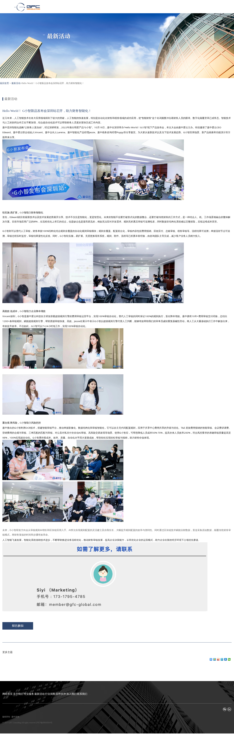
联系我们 (82, 694)
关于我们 (18, 694)
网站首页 (7, 694)
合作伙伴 (61, 694)
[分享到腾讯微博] (222, 659)
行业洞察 (50, 694)
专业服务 (29, 694)
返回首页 (4, 83)
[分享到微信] (229, 659)
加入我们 (71, 694)
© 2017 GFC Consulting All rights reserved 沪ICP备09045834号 (27, 723)
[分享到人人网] (225, 659)
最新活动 (15, 83)
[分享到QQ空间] (214, 659)
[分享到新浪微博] (218, 659)
